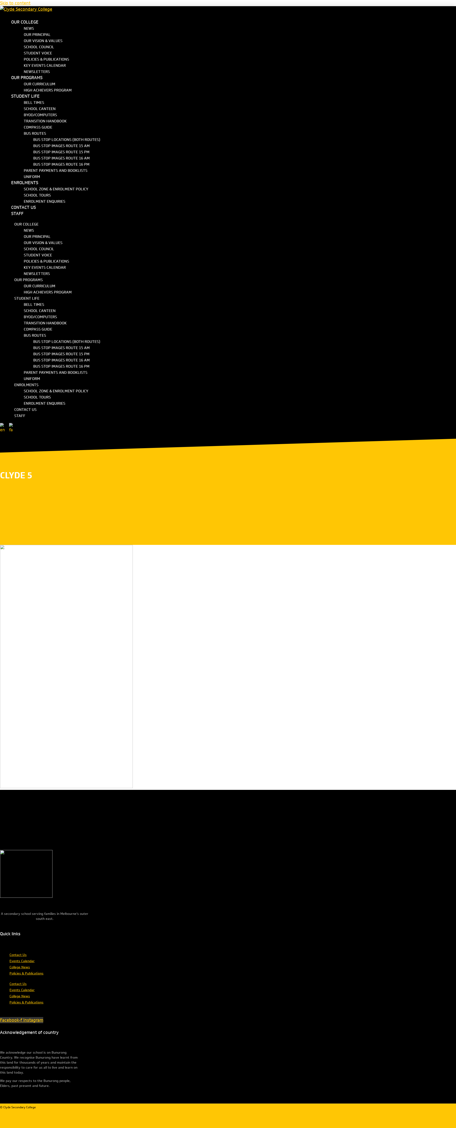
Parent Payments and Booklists (55, 170)
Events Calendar (22, 961)
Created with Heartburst (247, 1113)
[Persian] (12, 428)
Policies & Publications (26, 973)
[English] (4, 428)
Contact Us (18, 954)
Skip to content (15, 3)
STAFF (17, 214)
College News (20, 967)
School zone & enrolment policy (56, 189)
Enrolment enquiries (44, 201)
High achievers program (48, 90)
